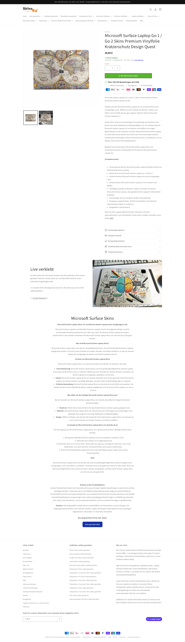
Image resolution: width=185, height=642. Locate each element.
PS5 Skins (26, 607)
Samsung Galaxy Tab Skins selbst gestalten (84, 599)
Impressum (27, 554)
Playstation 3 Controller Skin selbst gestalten (85, 591)
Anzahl (107, 64)
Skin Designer (27, 558)
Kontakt (25, 550)
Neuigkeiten (27, 599)
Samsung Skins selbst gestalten (81, 554)
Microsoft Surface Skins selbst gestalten (83, 565)
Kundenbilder (27, 561)
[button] (35, 16)
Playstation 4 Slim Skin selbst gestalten (83, 580)
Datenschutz (27, 577)
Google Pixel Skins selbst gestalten (82, 558)
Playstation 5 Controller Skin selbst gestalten (85, 573)
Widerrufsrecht (28, 569)
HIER (111, 218)
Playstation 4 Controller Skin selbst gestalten (85, 584)
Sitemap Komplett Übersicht (33, 591)
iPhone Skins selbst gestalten (80, 550)
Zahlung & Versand (29, 584)
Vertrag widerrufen (92, 524)
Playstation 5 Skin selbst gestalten (82, 569)
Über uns (26, 565)
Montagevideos (28, 573)
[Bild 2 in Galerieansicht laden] (46, 118)
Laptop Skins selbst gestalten (80, 561)
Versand (115, 637)
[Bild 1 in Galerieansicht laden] (30, 118)
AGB (24, 580)
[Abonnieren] (59, 619)
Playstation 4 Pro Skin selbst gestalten (83, 577)
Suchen (25, 595)
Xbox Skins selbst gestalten (79, 595)
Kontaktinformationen (134, 637)
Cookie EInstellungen (30, 588)
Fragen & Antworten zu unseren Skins (36, 603)
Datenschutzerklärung (99, 637)
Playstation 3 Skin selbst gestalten (82, 588)
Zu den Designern (39, 298)
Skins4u (51, 637)
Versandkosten (138, 60)
